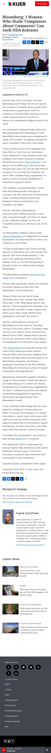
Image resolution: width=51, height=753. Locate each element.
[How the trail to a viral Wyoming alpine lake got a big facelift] (10, 571)
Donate (43, 4)
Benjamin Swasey (14, 489)
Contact (8, 690)
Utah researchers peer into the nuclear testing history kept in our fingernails (34, 611)
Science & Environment (30, 604)
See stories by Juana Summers (30, 545)
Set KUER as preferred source (36, 38)
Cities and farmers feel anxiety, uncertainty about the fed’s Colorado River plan (34, 630)
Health (23, 586)
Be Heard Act (19, 438)
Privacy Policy (10, 706)
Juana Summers (10, 38)
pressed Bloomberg (12, 236)
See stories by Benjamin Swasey (17, 502)
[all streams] (47, 750)
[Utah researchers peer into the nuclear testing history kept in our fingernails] (10, 609)
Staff (7, 695)
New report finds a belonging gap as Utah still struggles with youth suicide (34, 592)
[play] (3, 750)
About (7, 684)
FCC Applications (11, 716)
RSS (6, 727)
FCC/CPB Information (13, 711)
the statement (33, 162)
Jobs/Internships (11, 700)
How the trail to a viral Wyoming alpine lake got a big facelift (34, 573)
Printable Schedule (12, 721)
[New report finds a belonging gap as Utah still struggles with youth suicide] (10, 590)
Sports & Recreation (29, 567)
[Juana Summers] (8, 516)
